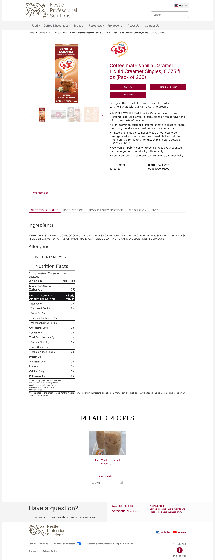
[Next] (102, 114)
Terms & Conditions (38, 543)
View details (107, 459)
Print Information (40, 192)
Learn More (127, 94)
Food (34, 25)
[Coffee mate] (121, 49)
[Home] (51, 10)
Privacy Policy (50, 551)
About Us (133, 25)
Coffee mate (44, 32)
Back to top (179, 556)
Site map (33, 551)
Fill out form (132, 511)
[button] (128, 87)
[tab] (45, 210)
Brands (78, 25)
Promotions (115, 25)
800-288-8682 (126, 506)
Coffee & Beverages (56, 25)
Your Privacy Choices (64, 543)
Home (31, 32)
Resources (95, 25)
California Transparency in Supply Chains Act (110, 543)
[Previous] (31, 114)
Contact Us (152, 25)
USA (181, 5)
